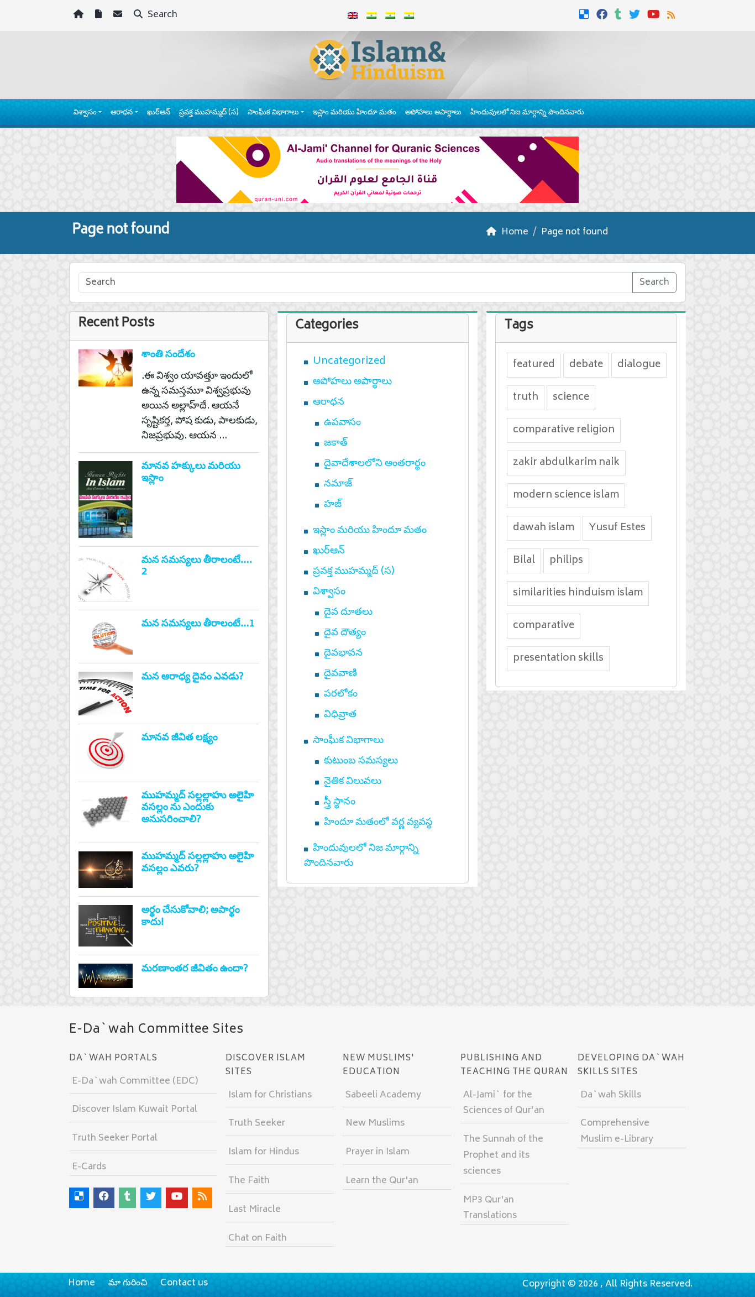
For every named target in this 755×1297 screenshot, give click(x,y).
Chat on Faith (257, 1238)
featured (534, 365)
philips (566, 560)
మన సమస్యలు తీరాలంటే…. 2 (196, 567)
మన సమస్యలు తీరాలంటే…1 (198, 624)
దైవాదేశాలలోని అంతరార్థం (375, 464)
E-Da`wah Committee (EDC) (135, 1081)
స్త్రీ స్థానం (339, 802)
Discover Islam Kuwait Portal (134, 1109)
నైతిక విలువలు (352, 782)
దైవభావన (343, 653)
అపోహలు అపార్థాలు (433, 113)
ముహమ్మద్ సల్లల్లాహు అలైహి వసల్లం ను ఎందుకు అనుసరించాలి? (197, 808)
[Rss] (672, 14)
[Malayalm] (371, 15)
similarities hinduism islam (578, 593)
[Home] (80, 16)
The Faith (249, 1181)
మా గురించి (127, 1283)
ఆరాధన (122, 113)
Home (81, 1283)
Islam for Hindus (263, 1152)
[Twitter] (636, 14)
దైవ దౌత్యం (345, 633)
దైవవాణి (340, 674)
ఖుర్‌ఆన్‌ (158, 113)
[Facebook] (603, 14)
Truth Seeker (256, 1123)
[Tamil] (409, 15)
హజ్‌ (333, 505)
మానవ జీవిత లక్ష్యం (179, 738)
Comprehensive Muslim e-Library (616, 1131)
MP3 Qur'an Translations (490, 1208)
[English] (352, 15)
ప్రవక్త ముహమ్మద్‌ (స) (209, 113)
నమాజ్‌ (338, 484)
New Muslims (375, 1123)
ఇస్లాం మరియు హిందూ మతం (354, 113)
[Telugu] (390, 15)
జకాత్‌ (336, 443)
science (571, 397)
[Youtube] (655, 14)
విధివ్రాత (340, 715)
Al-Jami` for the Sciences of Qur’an (503, 1103)
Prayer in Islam (377, 1152)
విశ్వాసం (85, 113)
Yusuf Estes (617, 528)
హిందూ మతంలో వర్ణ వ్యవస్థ (378, 822)
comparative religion (564, 430)
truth (525, 397)
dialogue (638, 365)
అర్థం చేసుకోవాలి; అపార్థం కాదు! (190, 917)
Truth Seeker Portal (115, 1138)
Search (161, 15)
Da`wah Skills (610, 1095)
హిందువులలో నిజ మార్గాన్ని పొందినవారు (527, 113)
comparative (543, 626)
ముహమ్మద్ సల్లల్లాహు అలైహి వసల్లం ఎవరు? (197, 863)
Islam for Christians (270, 1095)
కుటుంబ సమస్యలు (361, 761)
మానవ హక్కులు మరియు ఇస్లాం (190, 473)
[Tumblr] (620, 14)
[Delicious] (585, 14)
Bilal (524, 560)
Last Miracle (254, 1209)
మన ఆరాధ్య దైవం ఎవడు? (192, 677)
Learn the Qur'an (381, 1181)
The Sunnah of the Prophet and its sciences (503, 1155)
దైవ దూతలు (348, 612)
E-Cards (89, 1167)
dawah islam (543, 528)
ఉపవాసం (342, 423)
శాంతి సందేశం (168, 355)
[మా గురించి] (100, 16)
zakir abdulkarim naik (566, 463)
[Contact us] (119, 16)
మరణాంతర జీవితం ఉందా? (194, 969)
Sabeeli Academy (383, 1095)
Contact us (184, 1283)
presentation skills (558, 658)
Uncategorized (349, 361)
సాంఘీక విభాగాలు (273, 113)
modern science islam (566, 495)
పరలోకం (341, 694)
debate (586, 365)
